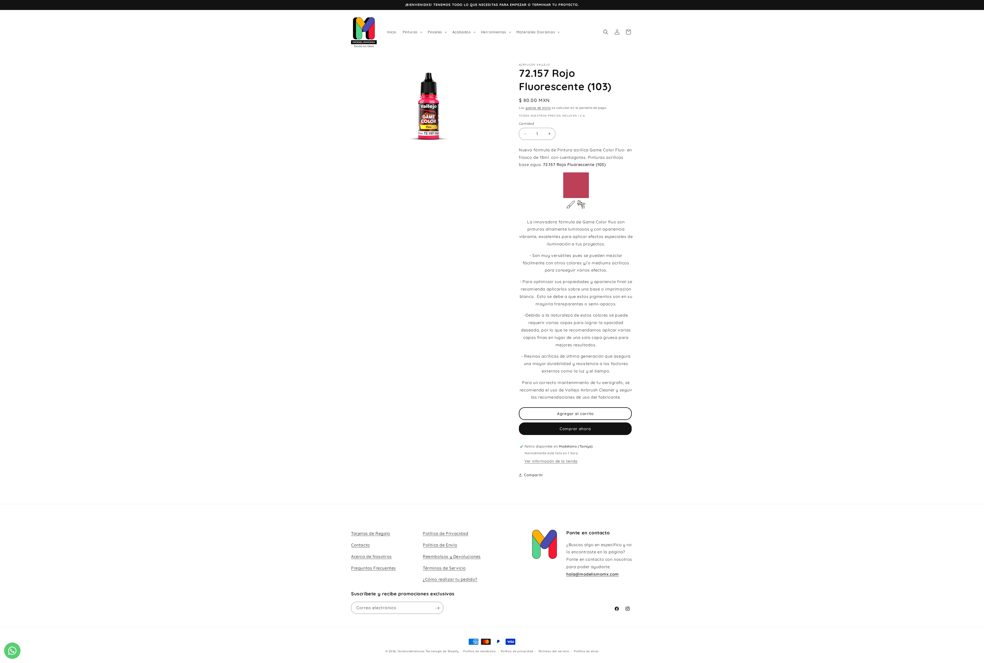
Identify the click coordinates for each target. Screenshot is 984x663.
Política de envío (586, 651)
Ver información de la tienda (551, 461)
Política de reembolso (479, 651)
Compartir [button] (533, 475)
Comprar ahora (575, 428)
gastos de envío (538, 108)
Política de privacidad (517, 651)
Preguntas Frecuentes (373, 568)
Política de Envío (440, 544)
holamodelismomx (411, 651)
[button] (412, 32)
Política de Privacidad (445, 533)
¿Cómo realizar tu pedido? (450, 579)
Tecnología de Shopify (442, 651)
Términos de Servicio (444, 568)
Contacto (360, 544)
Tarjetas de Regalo (370, 533)
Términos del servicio (553, 651)
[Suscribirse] (437, 608)
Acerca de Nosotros (371, 556)
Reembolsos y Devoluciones (452, 556)
